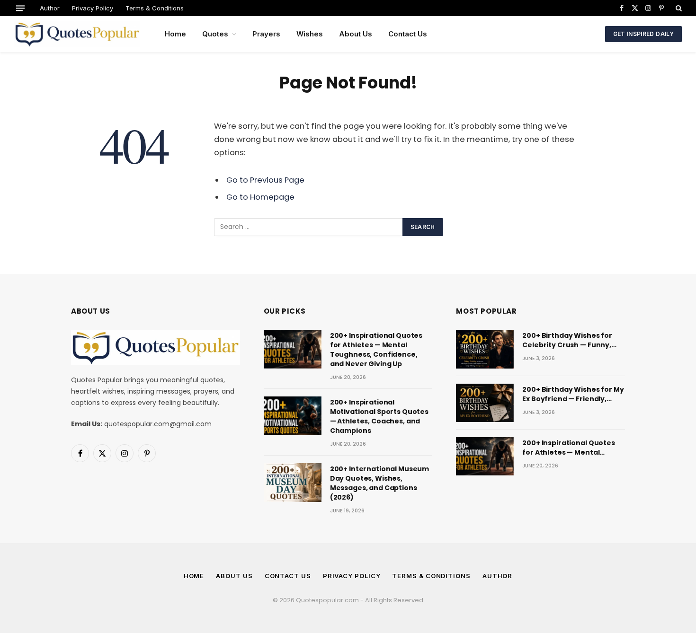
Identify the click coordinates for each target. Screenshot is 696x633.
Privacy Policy (92, 8)
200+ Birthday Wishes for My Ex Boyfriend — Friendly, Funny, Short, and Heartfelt (573, 394)
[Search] (678, 8)
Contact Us (407, 33)
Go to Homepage (260, 197)
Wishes (309, 33)
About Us (355, 33)
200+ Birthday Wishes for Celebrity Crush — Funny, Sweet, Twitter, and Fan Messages (567, 340)
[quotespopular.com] (77, 34)
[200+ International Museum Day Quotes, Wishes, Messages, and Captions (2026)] (292, 482)
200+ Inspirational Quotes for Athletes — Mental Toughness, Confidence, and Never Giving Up (376, 350)
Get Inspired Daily (643, 33)
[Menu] (20, 8)
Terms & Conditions (154, 8)
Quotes (215, 33)
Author (50, 8)
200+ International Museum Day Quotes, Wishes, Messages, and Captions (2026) (379, 483)
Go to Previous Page (265, 180)
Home (175, 33)
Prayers (266, 33)
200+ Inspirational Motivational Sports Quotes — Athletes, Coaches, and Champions (379, 416)
